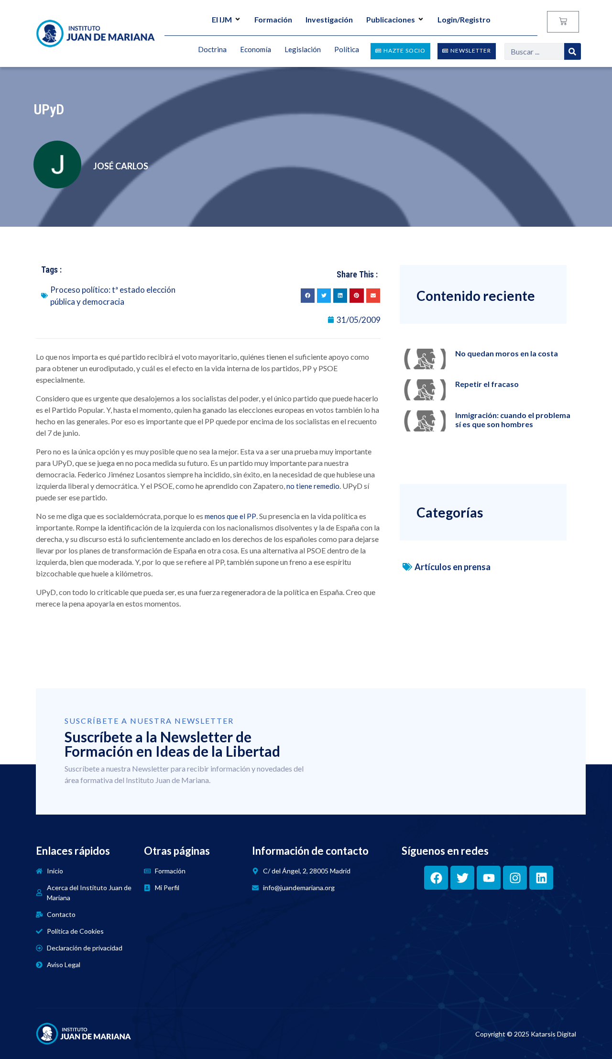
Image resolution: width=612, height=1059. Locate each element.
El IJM (222, 19)
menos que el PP (230, 516)
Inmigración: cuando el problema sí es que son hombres (512, 419)
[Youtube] (489, 878)
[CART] (563, 22)
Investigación (329, 19)
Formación (273, 19)
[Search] (572, 51)
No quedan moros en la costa (506, 353)
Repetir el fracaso (487, 383)
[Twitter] (462, 878)
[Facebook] (436, 878)
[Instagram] (515, 878)
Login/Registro (464, 19)
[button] (308, 295)
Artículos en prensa (453, 567)
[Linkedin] (541, 878)
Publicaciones (390, 19)
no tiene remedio (312, 486)
